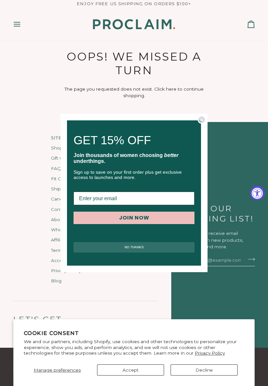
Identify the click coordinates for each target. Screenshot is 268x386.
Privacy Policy (210, 353)
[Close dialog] (201, 119)
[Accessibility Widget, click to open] (257, 193)
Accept (131, 370)
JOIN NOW (134, 217)
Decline (204, 370)
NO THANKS (134, 247)
